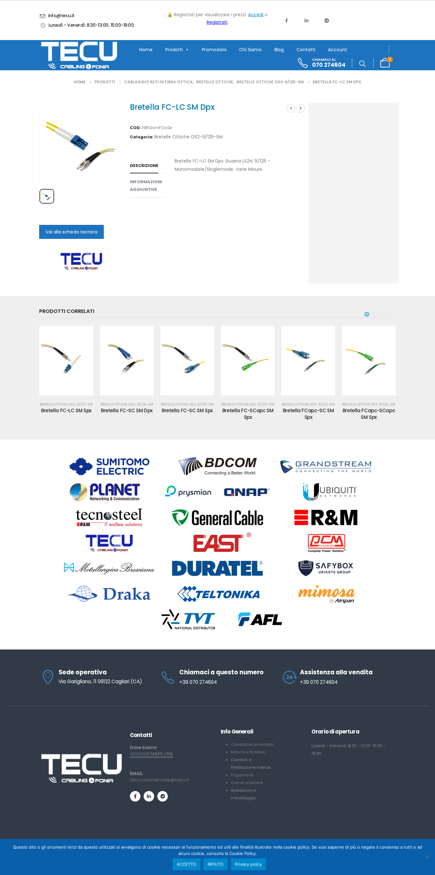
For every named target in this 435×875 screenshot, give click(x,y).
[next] (300, 108)
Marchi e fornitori (248, 752)
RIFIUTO (216, 864)
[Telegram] (327, 20)
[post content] (66, 360)
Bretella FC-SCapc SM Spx (248, 413)
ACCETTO (186, 864)
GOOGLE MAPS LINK (151, 754)
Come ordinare (247, 782)
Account (337, 49)
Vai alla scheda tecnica (71, 232)
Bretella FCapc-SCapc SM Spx (369, 413)
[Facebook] (286, 20)
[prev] (291, 108)
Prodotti (174, 49)
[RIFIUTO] (427, 857)
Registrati (217, 22)
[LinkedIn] (306, 20)
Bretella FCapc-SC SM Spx (308, 413)
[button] (363, 64)
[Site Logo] (79, 55)
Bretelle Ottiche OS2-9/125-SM (188, 137)
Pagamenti (242, 775)
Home (146, 49)
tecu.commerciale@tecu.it (159, 780)
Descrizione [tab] (144, 166)
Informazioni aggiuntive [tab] (146, 185)
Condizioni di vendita (252, 744)
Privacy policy (248, 864)
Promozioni (214, 49)
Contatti (305, 49)
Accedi (255, 14)
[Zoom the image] (81, 756)
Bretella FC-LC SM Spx (66, 410)
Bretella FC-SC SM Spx (187, 410)
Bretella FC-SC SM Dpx (127, 410)
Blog (279, 49)
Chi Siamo (250, 49)
